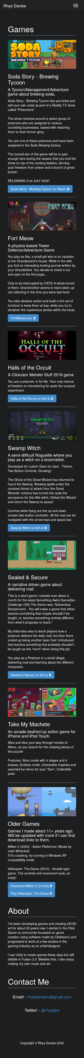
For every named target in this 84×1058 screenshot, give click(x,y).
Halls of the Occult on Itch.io (30, 398)
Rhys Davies (14, 5)
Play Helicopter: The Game (30, 893)
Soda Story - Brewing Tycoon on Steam (39, 189)
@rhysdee (50, 1010)
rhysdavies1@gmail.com (49, 997)
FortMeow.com (22, 318)
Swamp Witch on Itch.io (27, 528)
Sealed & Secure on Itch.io (29, 675)
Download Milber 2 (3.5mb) (30, 886)
